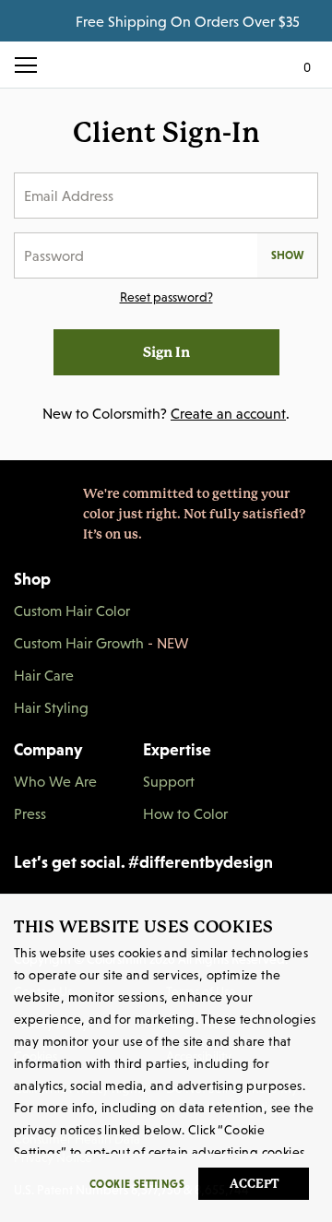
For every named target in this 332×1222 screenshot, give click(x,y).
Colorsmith (166, 64)
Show (287, 255)
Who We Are (55, 781)
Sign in (166, 352)
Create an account (228, 413)
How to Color (185, 813)
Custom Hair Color (72, 610)
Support (169, 781)
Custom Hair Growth (101, 643)
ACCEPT (254, 1184)
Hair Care (44, 675)
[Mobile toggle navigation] (33, 65)
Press (30, 813)
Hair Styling (51, 707)
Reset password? (166, 297)
